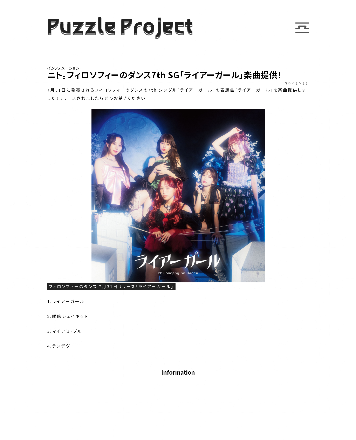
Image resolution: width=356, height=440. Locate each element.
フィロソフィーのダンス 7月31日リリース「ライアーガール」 (111, 286)
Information (178, 372)
